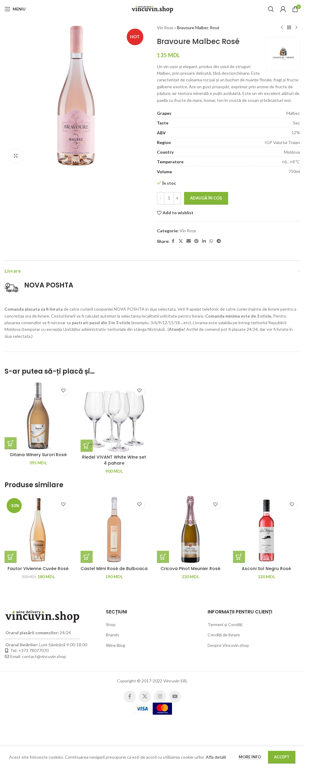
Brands (112, 634)
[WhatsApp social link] (211, 241)
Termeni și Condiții (225, 624)
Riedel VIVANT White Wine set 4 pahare (114, 460)
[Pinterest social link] (196, 241)
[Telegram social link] (219, 241)
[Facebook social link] (173, 241)
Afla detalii (216, 757)
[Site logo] (152, 8)
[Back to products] (289, 27)
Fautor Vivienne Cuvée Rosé (38, 569)
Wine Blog (115, 645)
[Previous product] (281, 27)
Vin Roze (165, 27)
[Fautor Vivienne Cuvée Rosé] (38, 529)
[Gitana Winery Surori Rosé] (38, 415)
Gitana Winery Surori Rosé (38, 455)
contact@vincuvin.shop (44, 656)
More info (250, 756)
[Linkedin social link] (204, 241)
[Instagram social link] (160, 697)
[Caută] (271, 9)
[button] (11, 443)
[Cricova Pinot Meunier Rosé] (190, 529)
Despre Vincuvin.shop (228, 645)
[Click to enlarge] (16, 156)
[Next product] (296, 27)
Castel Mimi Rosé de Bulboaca (114, 569)
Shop (111, 624)
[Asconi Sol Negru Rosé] (266, 529)
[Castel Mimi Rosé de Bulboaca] (114, 529)
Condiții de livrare (224, 634)
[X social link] (181, 241)
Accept (281, 756)
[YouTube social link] (175, 697)
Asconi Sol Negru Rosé (266, 569)
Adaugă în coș (206, 198)
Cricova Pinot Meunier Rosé (190, 569)
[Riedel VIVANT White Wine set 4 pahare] (114, 417)
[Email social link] (189, 241)
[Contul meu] (283, 9)
